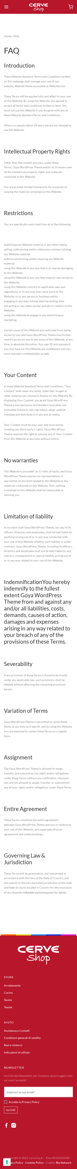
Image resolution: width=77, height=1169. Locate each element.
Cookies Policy (34, 1162)
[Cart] (70, 7)
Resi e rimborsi (13, 1045)
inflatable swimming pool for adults (44, 892)
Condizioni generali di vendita (22, 1037)
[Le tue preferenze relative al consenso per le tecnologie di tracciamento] (7, 1162)
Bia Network (63, 1162)
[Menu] (6, 6)
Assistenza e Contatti (17, 1030)
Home (7, 36)
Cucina (8, 992)
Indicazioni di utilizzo (17, 1052)
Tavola (8, 1000)
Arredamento (12, 985)
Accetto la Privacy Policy (24, 1102)
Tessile (8, 1007)
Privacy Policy (14, 1162)
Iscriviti (10, 1110)
